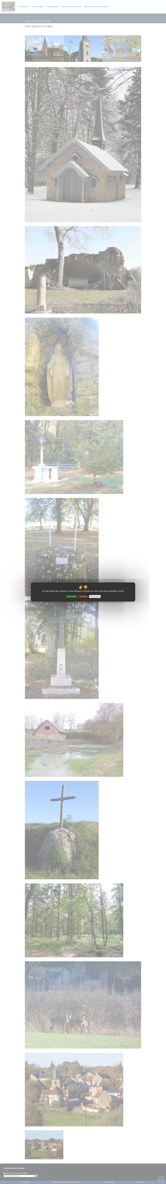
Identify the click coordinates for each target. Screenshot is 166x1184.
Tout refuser (83, 596)
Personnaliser (95, 596)
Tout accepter (71, 596)
